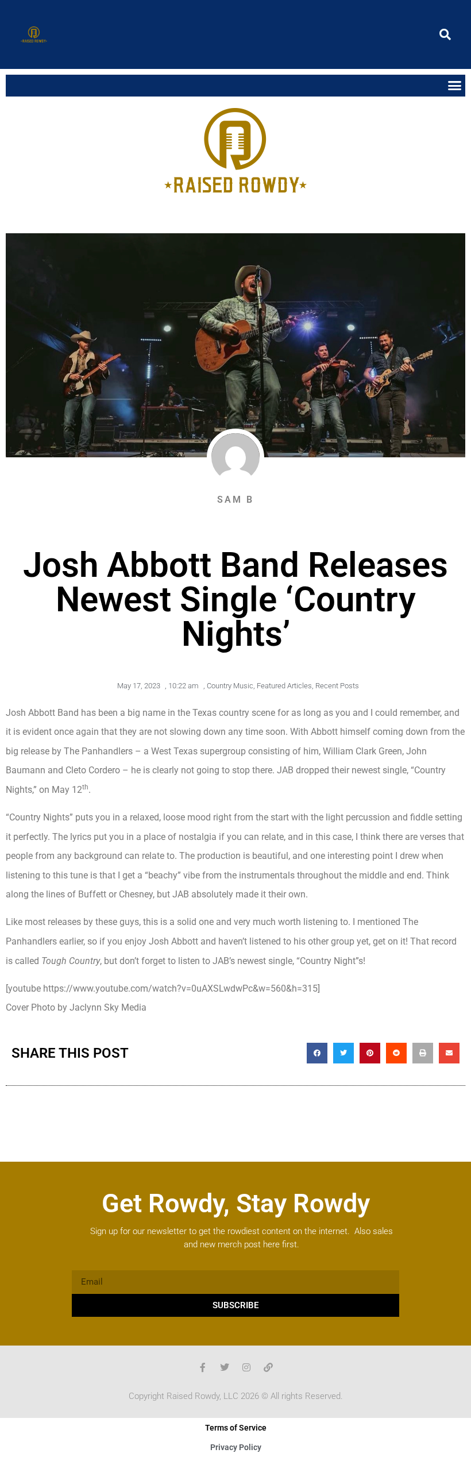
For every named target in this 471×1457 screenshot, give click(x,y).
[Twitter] (224, 1367)
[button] (445, 34)
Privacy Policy (235, 1447)
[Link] (268, 1367)
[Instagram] (246, 1367)
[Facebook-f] (202, 1367)
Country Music (230, 685)
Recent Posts (337, 685)
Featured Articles (284, 685)
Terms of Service (236, 1427)
